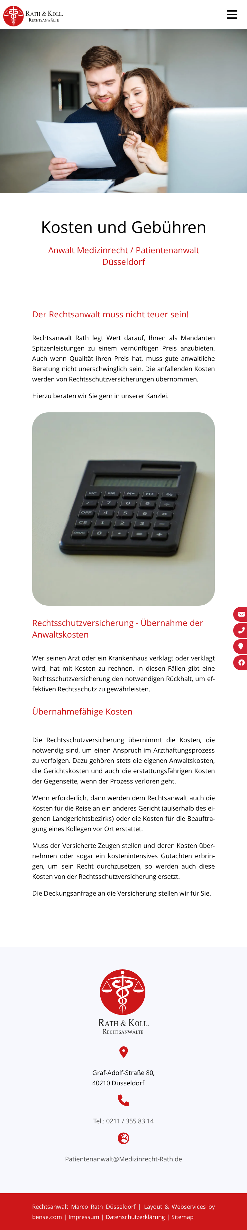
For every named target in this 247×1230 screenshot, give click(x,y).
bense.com (47, 1217)
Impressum (84, 1217)
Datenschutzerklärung (135, 1217)
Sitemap (182, 1217)
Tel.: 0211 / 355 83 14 (123, 1121)
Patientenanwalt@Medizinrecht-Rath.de (123, 1159)
